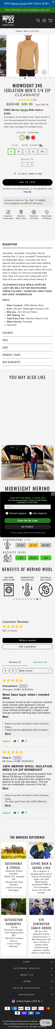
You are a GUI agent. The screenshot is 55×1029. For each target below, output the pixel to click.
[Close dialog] (53, 494)
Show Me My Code (27, 520)
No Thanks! (27, 526)
